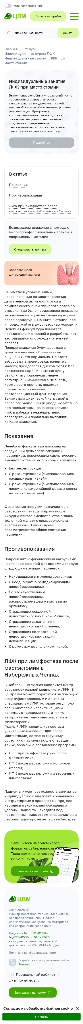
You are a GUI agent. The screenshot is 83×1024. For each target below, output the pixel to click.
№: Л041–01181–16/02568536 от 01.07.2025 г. (30, 935)
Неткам (23, 964)
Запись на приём (48, 16)
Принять (41, 1017)
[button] (10, 265)
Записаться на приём (32, 871)
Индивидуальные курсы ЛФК (29, 53)
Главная (11, 49)
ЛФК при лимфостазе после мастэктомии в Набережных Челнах (40, 208)
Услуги (31, 49)
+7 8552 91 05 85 (24, 981)
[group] (41, 273)
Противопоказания (25, 195)
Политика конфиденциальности (32, 953)
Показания (18, 184)
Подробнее (41, 143)
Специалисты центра (30, 249)
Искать (68, 33)
